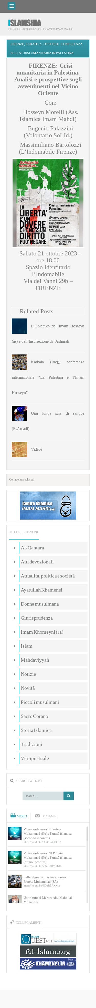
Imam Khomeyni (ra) (42, 632)
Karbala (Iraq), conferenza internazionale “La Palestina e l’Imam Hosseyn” (48, 377)
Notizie (28, 674)
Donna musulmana (40, 604)
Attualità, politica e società (48, 576)
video (22, 816)
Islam (27, 646)
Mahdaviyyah (35, 660)
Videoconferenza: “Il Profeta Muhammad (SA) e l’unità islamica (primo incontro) (48, 857)
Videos (36, 449)
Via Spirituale (35, 758)
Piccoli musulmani (40, 702)
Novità (28, 688)
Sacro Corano (34, 716)
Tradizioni (31, 744)
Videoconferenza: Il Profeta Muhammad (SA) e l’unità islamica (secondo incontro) (48, 833)
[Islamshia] (42, 23)
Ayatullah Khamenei (41, 590)
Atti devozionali (37, 561)
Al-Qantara (32, 547)
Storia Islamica (36, 730)
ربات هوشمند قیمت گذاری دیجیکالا (48, 999)
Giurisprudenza (37, 618)
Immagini (49, 816)
